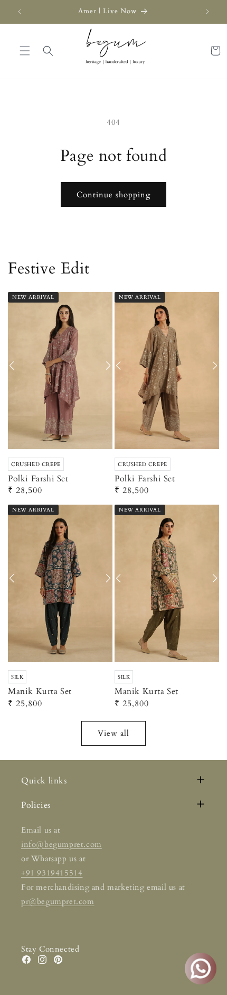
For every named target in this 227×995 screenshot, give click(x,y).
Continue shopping (113, 194)
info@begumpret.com (61, 844)
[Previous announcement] (19, 11)
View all (113, 733)
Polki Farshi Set (38, 479)
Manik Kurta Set (40, 691)
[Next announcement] (207, 11)
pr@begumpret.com (57, 901)
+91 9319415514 (51, 873)
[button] (48, 50)
